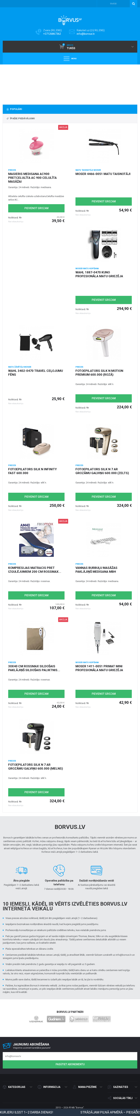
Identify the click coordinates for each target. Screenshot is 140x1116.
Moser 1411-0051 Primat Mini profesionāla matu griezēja (99, 668)
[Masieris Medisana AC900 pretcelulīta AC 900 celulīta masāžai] (36, 146)
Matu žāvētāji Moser (19, 367)
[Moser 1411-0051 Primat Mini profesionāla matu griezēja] (103, 638)
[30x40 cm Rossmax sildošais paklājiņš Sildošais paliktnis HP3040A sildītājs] (36, 638)
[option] (70, 82)
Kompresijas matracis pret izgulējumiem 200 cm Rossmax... (34, 569)
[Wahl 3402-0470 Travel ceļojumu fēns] (36, 342)
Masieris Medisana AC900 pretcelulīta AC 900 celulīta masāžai (32, 177)
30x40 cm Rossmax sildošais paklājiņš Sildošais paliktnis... (34, 668)
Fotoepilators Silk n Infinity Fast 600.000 (32, 471)
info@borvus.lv (86, 33)
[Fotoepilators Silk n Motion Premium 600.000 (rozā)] (103, 342)
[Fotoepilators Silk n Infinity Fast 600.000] (36, 441)
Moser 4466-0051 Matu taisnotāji (103, 174)
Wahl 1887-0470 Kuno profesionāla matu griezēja (99, 274)
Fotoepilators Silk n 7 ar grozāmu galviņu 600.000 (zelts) (102, 471)
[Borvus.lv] (70, 19)
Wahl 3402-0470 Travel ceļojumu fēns (35, 372)
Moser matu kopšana (87, 268)
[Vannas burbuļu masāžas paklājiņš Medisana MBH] (103, 539)
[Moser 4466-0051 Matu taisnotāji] (103, 146)
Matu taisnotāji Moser (88, 170)
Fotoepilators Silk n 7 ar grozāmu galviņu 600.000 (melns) (35, 766)
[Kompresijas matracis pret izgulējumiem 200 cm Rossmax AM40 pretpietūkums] (36, 539)
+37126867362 (52, 33)
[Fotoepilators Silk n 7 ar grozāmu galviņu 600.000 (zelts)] (103, 441)
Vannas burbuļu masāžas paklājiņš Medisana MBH (96, 569)
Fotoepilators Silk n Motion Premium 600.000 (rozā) (99, 372)
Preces (12, 170)
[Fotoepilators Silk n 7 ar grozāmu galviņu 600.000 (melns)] (36, 736)
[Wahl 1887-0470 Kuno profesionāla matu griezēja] (103, 244)
